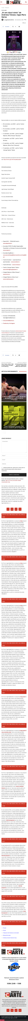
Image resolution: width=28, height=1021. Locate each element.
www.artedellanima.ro (8, 320)
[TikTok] (16, 509)
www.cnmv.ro (6, 274)
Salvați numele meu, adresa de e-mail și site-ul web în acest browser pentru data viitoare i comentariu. (13, 469)
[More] (19, 26)
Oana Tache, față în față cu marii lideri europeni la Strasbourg (7, 365)
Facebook (5, 323)
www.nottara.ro (16, 264)
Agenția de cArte (9, 19)
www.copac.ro (6, 250)
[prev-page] (2, 433)
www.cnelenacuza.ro (8, 279)
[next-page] (5, 433)
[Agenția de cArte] (2, 20)
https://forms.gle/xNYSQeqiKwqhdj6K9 (12, 159)
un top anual (22, 696)
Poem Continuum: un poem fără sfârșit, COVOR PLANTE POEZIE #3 (14, 427)
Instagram (12, 323)
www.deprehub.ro (7, 243)
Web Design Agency (9, 1017)
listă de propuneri (10, 820)
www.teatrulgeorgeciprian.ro (10, 269)
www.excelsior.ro (15, 262)
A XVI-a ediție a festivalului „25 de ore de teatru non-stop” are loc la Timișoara (14, 398)
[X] (20, 509)
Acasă (2, 7)
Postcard (7, 7)
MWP (16, 1017)
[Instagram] (12, 509)
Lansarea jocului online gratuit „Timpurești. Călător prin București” (21, 365)
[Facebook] (8, 509)
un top (20, 521)
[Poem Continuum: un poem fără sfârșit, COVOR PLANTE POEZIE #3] (14, 416)
